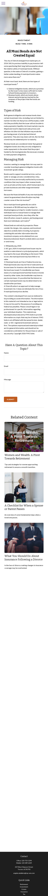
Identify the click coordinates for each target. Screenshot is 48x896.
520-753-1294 (27, 861)
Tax (24, 894)
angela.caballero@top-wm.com (24, 873)
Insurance (24, 892)
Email (6, 366)
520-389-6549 (27, 863)
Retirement (24, 884)
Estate (24, 889)
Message (7, 379)
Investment (24, 887)
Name (6, 353)
